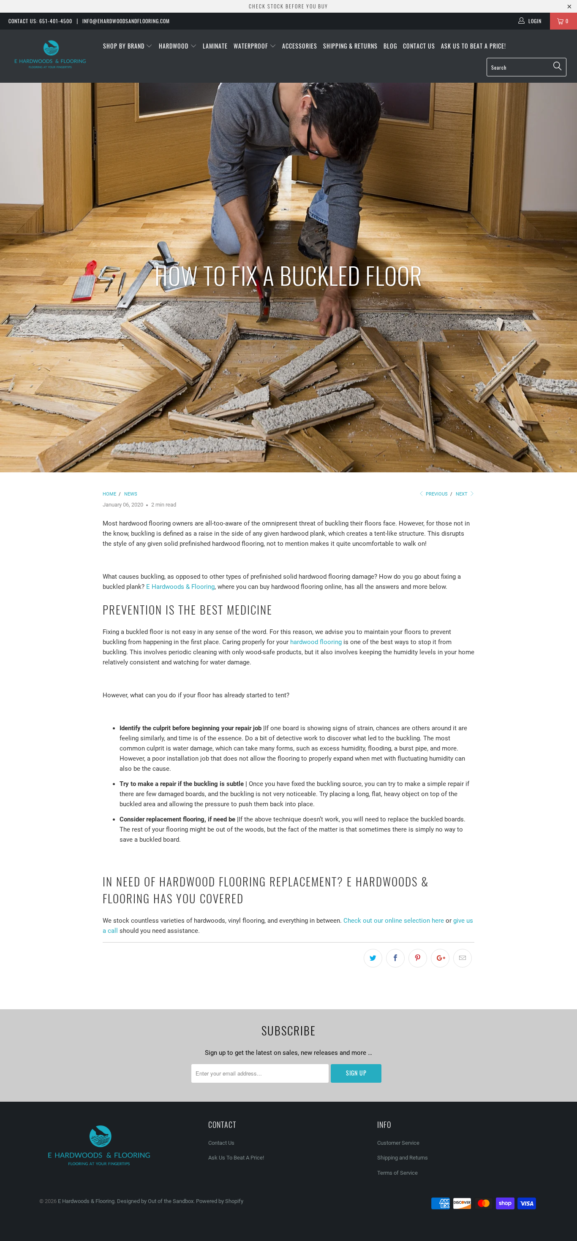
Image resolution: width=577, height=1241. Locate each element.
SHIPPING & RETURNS (350, 45)
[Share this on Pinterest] (417, 958)
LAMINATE (215, 45)
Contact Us (419, 45)
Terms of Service (397, 1173)
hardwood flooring (316, 642)
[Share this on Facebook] (395, 958)
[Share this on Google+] (440, 958)
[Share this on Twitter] (373, 958)
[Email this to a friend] (462, 958)
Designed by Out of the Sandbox (155, 1201)
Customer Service (398, 1143)
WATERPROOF (251, 45)
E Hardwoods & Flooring (180, 587)
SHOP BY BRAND (124, 45)
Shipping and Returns (402, 1157)
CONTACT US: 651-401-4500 (40, 20)
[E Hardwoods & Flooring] (50, 54)
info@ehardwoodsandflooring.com (126, 20)
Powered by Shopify (219, 1201)
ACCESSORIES (299, 45)
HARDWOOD (174, 45)
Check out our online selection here (393, 920)
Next (462, 494)
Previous (436, 494)
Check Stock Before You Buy (288, 6)
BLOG (390, 45)
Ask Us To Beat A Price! (473, 45)
